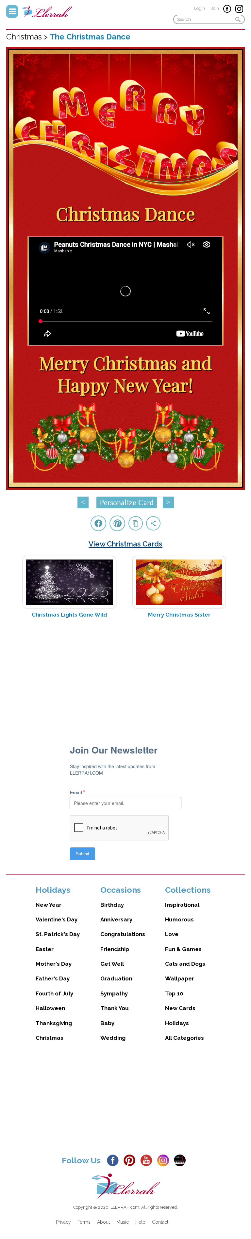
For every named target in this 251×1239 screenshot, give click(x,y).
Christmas (49, 1038)
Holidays (177, 1023)
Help (140, 1222)
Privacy (63, 1222)
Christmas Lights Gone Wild (69, 614)
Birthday (112, 905)
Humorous (179, 919)
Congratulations (122, 934)
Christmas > (28, 36)
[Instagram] (165, 1159)
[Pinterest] (131, 1159)
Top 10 (174, 993)
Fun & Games (183, 949)
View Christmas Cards (125, 544)
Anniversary (116, 919)
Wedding (113, 1038)
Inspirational (182, 905)
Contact (160, 1222)
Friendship (114, 949)
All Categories (184, 1038)
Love (171, 934)
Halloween (50, 1008)
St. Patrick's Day (58, 934)
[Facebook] (114, 1159)
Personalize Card (127, 502)
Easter (45, 949)
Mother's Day (54, 964)
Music (122, 1222)
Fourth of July (54, 993)
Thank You (114, 1008)
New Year (48, 905)
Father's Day (53, 978)
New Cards (180, 1008)
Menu (12, 11)
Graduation (116, 978)
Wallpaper (179, 978)
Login (199, 8)
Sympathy (114, 993)
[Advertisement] (125, 675)
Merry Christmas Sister (179, 614)
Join (215, 8)
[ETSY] (181, 1159)
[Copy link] (135, 523)
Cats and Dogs (185, 964)
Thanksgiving (54, 1023)
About (103, 1222)
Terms (84, 1222)
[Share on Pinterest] (117, 523)
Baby (107, 1023)
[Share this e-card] (153, 523)
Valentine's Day (56, 919)
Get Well (112, 964)
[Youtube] (148, 1159)
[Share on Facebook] (98, 523)
